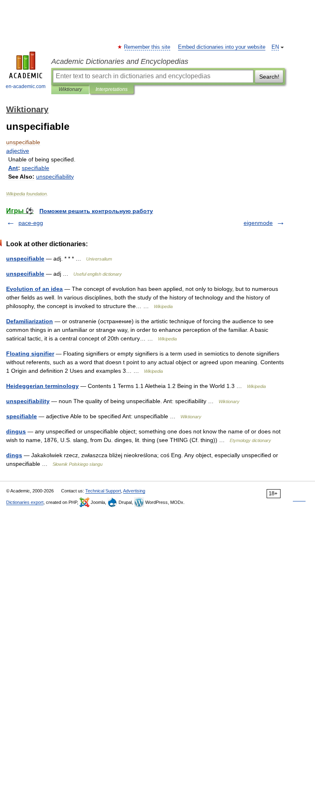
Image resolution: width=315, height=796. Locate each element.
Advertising (134, 490)
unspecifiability (28, 401)
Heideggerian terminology (42, 386)
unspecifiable (25, 258)
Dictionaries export (24, 502)
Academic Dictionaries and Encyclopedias (119, 61)
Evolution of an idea (34, 289)
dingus (16, 431)
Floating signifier (30, 353)
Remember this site (147, 47)
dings (14, 455)
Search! (269, 76)
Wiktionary (70, 89)
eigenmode (258, 223)
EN (275, 47)
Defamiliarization (29, 321)
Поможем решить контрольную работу (96, 211)
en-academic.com (26, 86)
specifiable (21, 416)
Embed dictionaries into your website (221, 47)
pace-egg (30, 223)
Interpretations (112, 89)
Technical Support (103, 490)
